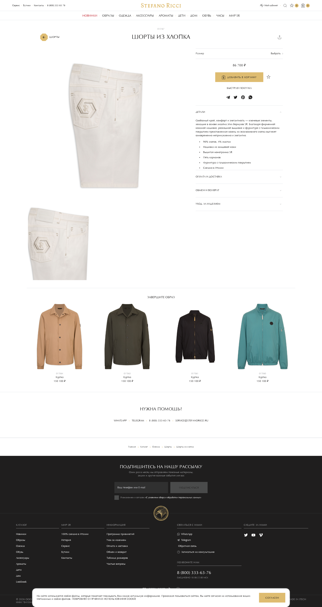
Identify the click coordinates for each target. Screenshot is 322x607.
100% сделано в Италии (75, 534)
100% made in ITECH (293, 599)
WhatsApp (120, 421)
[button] (32, 340)
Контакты (39, 5)
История (66, 540)
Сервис (16, 5)
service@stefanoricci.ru (191, 421)
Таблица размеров (117, 558)
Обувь (19, 552)
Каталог (21, 525)
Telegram (138, 421)
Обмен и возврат (117, 552)
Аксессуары (22, 558)
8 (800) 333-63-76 (56, 5)
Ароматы (21, 564)
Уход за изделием (116, 540)
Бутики (27, 5)
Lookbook (21, 582)
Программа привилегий (120, 534)
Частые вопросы (116, 564)
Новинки (21, 534)
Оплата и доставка (117, 546)
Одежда (20, 546)
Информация (116, 525)
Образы (20, 540)
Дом (18, 576)
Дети (19, 570)
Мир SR (66, 525)
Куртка (60, 377)
